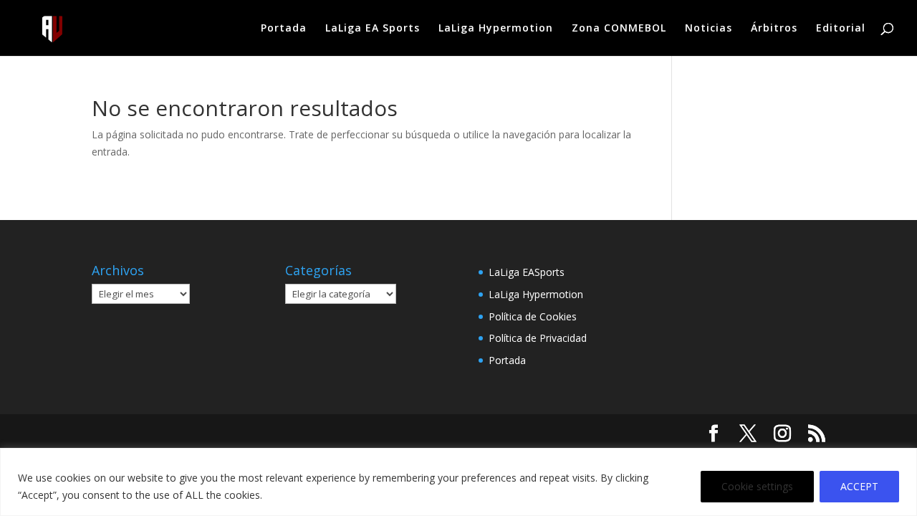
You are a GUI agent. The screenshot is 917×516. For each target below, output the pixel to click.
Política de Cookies (533, 316)
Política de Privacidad (538, 338)
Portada (284, 28)
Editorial (840, 28)
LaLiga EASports (527, 272)
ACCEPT (859, 486)
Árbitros (774, 28)
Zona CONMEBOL (619, 28)
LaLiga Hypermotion (495, 28)
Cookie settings (757, 486)
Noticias (708, 28)
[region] (458, 482)
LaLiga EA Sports (372, 28)
